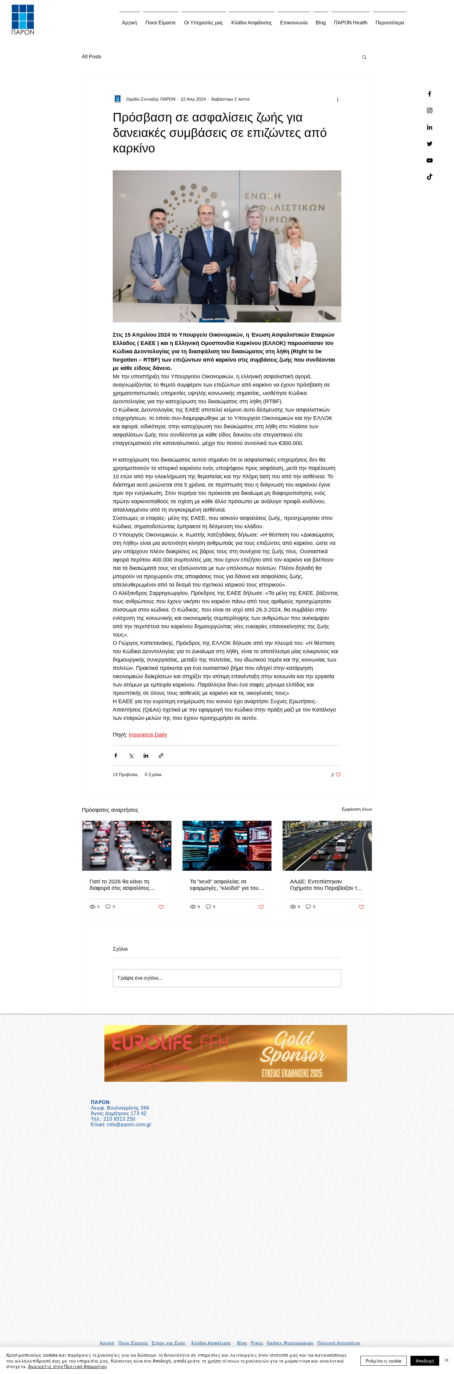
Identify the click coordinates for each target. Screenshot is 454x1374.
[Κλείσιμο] (446, 1360)
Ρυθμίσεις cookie (383, 1361)
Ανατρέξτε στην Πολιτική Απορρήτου (67, 1366)
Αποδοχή (425, 1361)
